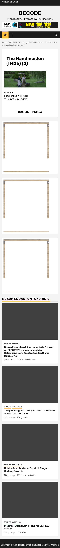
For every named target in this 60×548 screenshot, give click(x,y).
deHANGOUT (17, 407)
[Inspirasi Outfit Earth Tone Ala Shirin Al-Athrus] (30, 500)
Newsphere (39, 545)
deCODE (30, 13)
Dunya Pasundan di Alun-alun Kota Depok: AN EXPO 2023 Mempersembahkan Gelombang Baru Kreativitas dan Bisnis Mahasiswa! (28, 351)
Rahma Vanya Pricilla (27, 475)
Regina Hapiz (24, 418)
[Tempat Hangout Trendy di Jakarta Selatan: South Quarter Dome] (30, 384)
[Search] (56, 35)
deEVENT (15, 343)
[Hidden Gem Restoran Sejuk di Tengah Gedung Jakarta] (30, 442)
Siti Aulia (22, 533)
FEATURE (7, 343)
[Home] (5, 35)
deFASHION (16, 522)
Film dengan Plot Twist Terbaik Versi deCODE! (16, 96)
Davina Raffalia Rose (27, 360)
